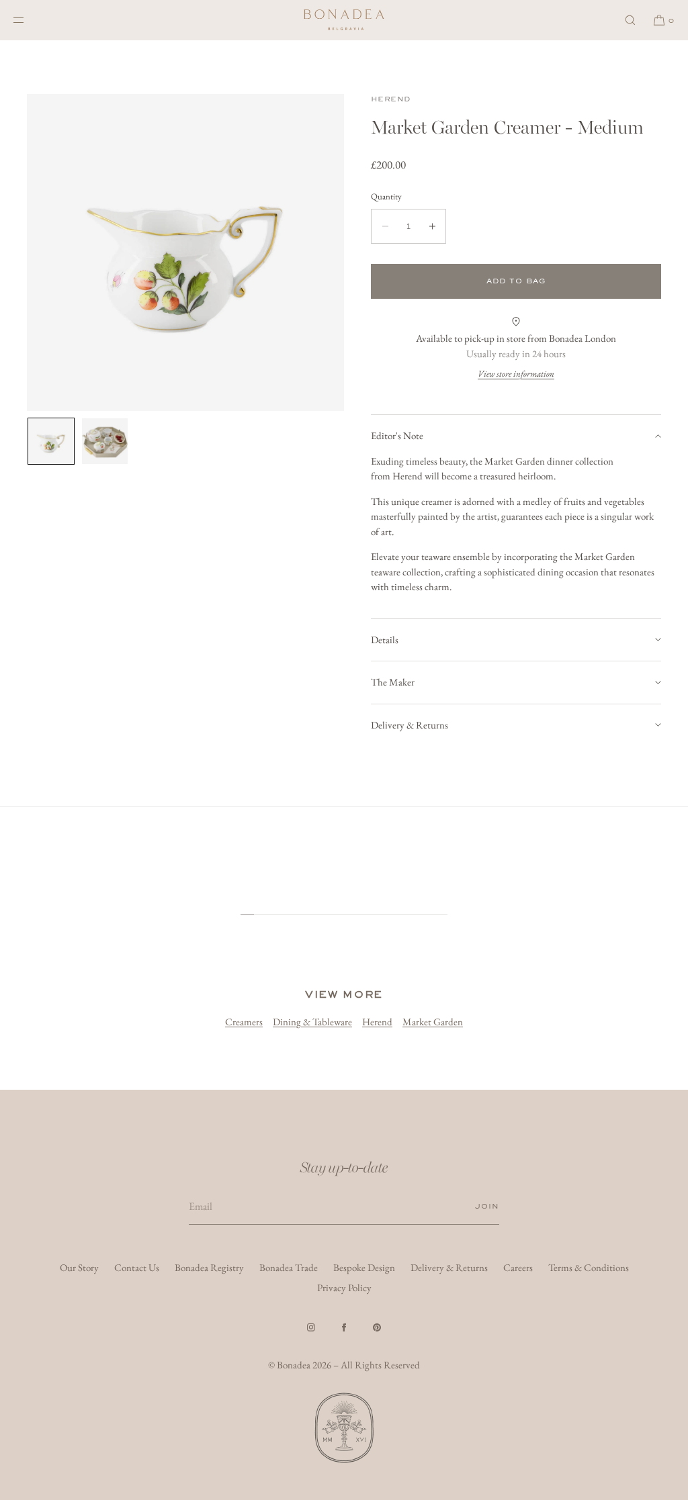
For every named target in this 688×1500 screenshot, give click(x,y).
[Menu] (29, 20)
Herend (390, 99)
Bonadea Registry (209, 1267)
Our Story (79, 1267)
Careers (518, 1267)
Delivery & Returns (409, 724)
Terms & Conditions (588, 1267)
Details (384, 639)
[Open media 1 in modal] (185, 252)
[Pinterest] (377, 1327)
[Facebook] (344, 1327)
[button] (630, 20)
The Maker (393, 681)
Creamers (244, 1021)
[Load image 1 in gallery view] (51, 441)
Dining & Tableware (312, 1021)
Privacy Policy (344, 1287)
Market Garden (432, 1021)
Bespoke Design (364, 1267)
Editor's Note (397, 435)
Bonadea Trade (288, 1267)
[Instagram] (311, 1327)
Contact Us (136, 1267)
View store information (516, 373)
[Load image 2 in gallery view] (104, 441)
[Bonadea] (344, 20)
